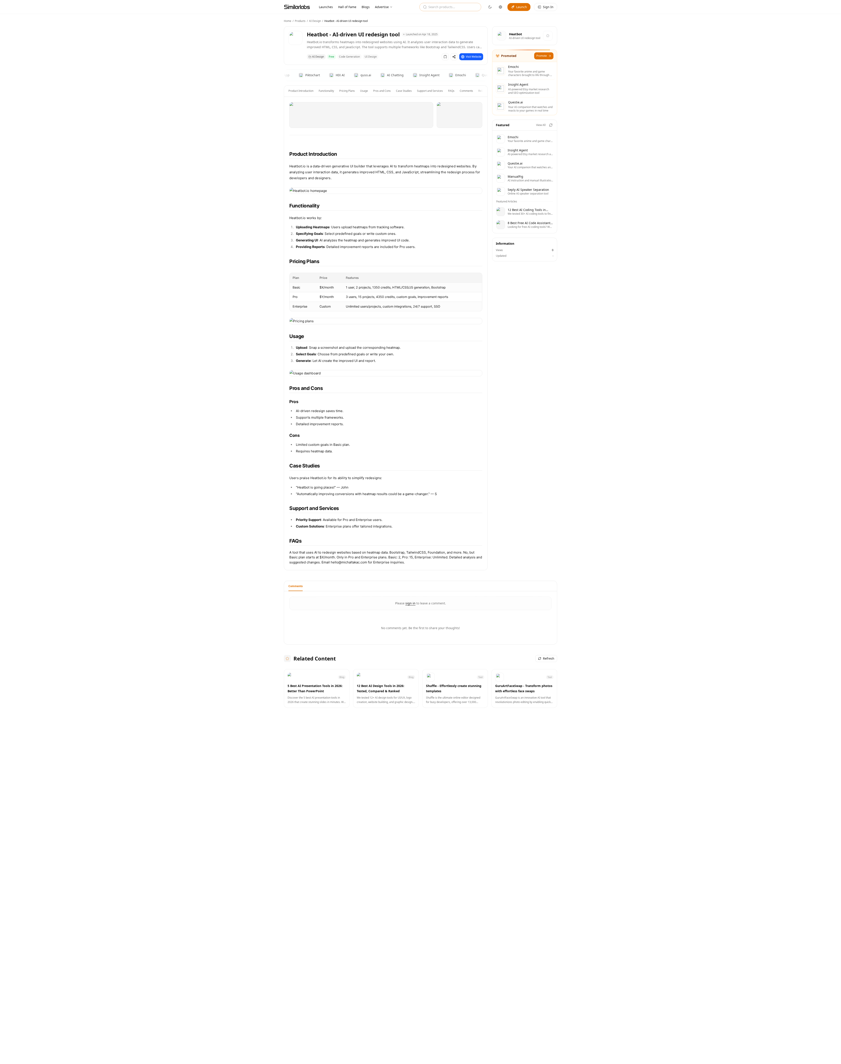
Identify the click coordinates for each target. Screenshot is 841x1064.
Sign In (548, 7)
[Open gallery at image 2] (459, 115)
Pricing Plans (347, 91)
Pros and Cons (382, 91)
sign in (410, 603)
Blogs (366, 7)
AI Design (315, 21)
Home (287, 21)
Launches (326, 7)
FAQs (451, 91)
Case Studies (404, 91)
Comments (466, 91)
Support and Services (430, 91)
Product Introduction (300, 91)
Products (300, 21)
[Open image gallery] (361, 115)
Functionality (326, 91)
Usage (364, 91)
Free (331, 56)
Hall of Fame (347, 7)
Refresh (548, 658)
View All (541, 125)
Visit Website (473, 56)
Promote (541, 56)
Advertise (382, 7)
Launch (521, 7)
